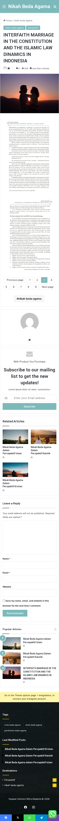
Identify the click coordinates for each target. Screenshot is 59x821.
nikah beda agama (23, 20)
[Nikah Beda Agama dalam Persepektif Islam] (15, 436)
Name (6, 558)
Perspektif (33, 27)
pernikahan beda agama (15, 730)
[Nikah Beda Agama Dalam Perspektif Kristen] (15, 469)
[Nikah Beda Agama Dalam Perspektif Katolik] (43, 436)
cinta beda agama (12, 725)
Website (7, 586)
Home (8, 20)
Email (6, 572)
